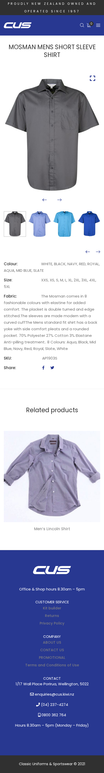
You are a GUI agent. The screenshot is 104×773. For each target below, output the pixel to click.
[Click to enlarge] (92, 78)
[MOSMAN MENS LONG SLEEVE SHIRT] (87, 252)
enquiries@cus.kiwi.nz (54, 694)
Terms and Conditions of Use (52, 665)
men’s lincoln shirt (52, 528)
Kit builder (52, 608)
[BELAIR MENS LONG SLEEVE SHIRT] (98, 252)
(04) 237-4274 (54, 704)
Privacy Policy (52, 623)
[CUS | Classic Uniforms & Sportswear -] (18, 25)
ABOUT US (52, 642)
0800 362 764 (53, 715)
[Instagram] (61, 582)
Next (59, 199)
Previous (44, 199)
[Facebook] (43, 367)
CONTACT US (52, 649)
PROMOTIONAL (52, 657)
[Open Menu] (98, 25)
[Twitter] (52, 367)
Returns (52, 615)
